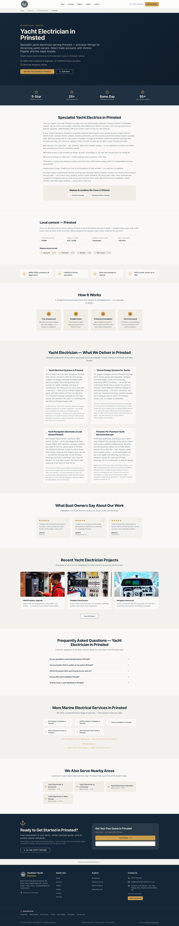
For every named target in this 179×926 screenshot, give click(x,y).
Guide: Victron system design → (78, 748)
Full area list (81, 914)
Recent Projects (97, 886)
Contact (96, 4)
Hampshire (24, 914)
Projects (80, 4)
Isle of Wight (61, 914)
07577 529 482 (138, 4)
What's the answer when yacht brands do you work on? (71, 671)
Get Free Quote (152, 4)
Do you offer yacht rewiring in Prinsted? (65, 677)
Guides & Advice (97, 882)
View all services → (89, 744)
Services (71, 4)
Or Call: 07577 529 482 (36, 850)
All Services (96, 878)
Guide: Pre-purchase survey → (101, 748)
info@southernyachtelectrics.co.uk (143, 882)
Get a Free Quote (135, 898)
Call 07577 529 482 (127, 844)
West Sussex (34, 914)
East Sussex (44, 914)
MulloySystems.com (152, 922)
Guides (88, 4)
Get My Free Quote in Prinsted (37, 71)
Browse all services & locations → (89, 862)
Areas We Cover (97, 889)
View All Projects (89, 616)
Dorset (53, 914)
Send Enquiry (123, 838)
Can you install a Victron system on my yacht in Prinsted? (71, 665)
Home (63, 4)
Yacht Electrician (42, 10)
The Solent (71, 914)
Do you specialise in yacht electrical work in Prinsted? (70, 659)
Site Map (59, 897)
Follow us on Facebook (31, 893)
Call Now (66, 71)
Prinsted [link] (54, 10)
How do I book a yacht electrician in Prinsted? (67, 683)
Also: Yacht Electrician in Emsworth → (105, 739)
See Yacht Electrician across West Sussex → (76, 739)
